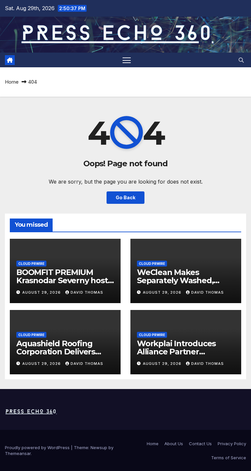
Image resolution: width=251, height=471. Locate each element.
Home (12, 82)
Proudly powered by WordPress (38, 447)
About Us (173, 443)
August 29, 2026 (42, 292)
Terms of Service (228, 457)
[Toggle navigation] (127, 60)
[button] (241, 60)
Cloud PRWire (31, 264)
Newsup (99, 447)
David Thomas (87, 292)
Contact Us (200, 443)
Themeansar (18, 453)
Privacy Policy (232, 443)
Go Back (125, 197)
